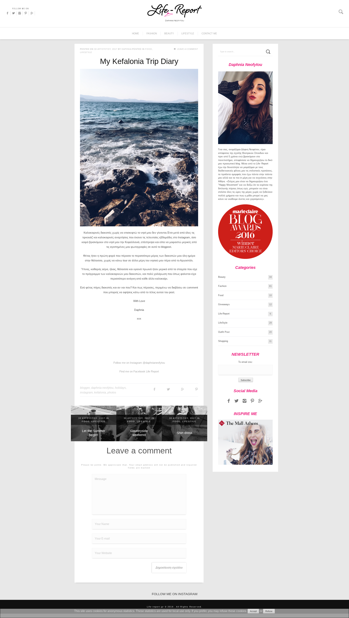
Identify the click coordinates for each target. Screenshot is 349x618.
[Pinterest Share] (196, 389)
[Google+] (32, 13)
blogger (85, 387)
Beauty (169, 33)
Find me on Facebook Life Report (139, 371)
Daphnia (126, 49)
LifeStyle (187, 33)
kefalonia (100, 392)
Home (135, 33)
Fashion (152, 33)
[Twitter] (13, 13)
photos (111, 392)
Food (148, 49)
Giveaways (224, 304)
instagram (86, 392)
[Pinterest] (26, 13)
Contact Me (209, 33)
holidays (120, 387)
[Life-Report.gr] (174, 13)
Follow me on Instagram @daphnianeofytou (139, 362)
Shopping (223, 341)
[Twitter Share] (168, 389)
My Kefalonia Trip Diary (139, 61)
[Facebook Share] (154, 389)
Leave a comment (187, 49)
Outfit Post (224, 332)
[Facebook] (7, 13)
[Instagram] (20, 13)
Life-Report (224, 313)
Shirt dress (184, 433)
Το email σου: (245, 362)
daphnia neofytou (102, 387)
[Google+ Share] (182, 389)
